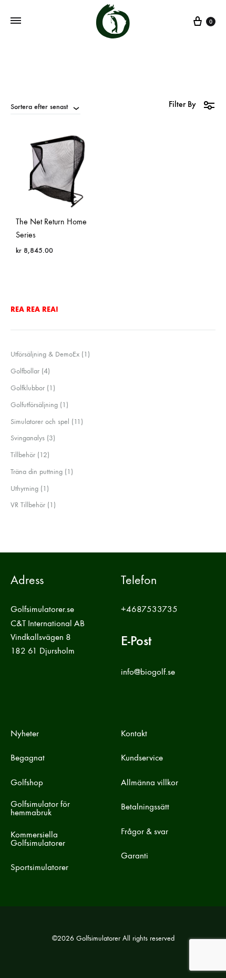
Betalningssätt (145, 807)
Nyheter (25, 733)
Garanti (134, 856)
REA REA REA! (34, 309)
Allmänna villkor (149, 782)
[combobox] (45, 106)
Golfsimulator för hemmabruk (40, 808)
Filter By (182, 104)
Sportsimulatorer (39, 867)
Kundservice (142, 758)
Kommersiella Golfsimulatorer (38, 839)
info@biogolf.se (148, 672)
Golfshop (27, 782)
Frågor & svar (144, 831)
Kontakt (134, 733)
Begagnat (28, 758)
